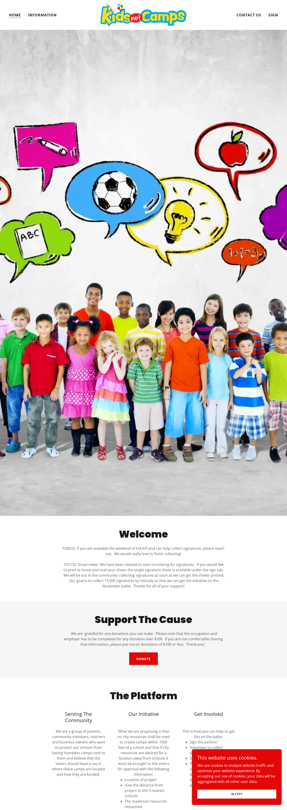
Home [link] (15, 15)
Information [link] (42, 15)
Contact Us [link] (249, 15)
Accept (237, 794)
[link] (143, 14)
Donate (143, 659)
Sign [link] (273, 15)
